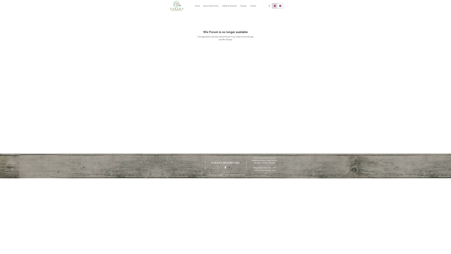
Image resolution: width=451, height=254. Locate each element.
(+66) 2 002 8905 (269, 168)
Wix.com (242, 175)
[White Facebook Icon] (225, 167)
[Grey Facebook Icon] (269, 5)
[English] (275, 5)
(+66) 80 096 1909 (267, 170)
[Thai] (280, 5)
